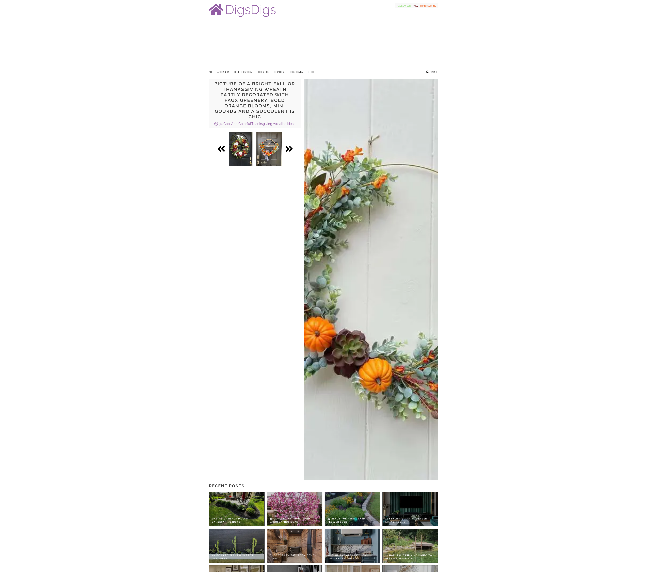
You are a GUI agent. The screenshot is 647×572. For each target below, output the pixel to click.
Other (311, 72)
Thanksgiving (428, 6)
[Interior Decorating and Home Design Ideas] (242, 17)
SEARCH (434, 72)
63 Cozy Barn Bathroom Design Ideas (293, 557)
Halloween (404, 6)
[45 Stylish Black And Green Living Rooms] (410, 509)
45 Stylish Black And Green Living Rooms (406, 520)
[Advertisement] (323, 44)
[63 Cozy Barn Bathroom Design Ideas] (294, 546)
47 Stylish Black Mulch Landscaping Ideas (230, 520)
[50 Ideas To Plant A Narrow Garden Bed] (236, 546)
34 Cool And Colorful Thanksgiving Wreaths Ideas (256, 124)
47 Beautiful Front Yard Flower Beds (346, 520)
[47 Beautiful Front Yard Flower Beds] (352, 509)
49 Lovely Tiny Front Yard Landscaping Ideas (290, 520)
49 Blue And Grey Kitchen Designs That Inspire (347, 557)
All (210, 72)
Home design (296, 72)
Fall (415, 6)
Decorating (263, 72)
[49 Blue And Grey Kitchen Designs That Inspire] (352, 546)
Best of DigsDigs (243, 72)
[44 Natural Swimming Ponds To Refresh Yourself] (410, 546)
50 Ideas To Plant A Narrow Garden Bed (233, 557)
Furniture (279, 72)
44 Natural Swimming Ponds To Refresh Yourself (408, 557)
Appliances (223, 72)
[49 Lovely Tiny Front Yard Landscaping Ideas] (294, 509)
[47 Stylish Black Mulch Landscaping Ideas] (236, 509)
